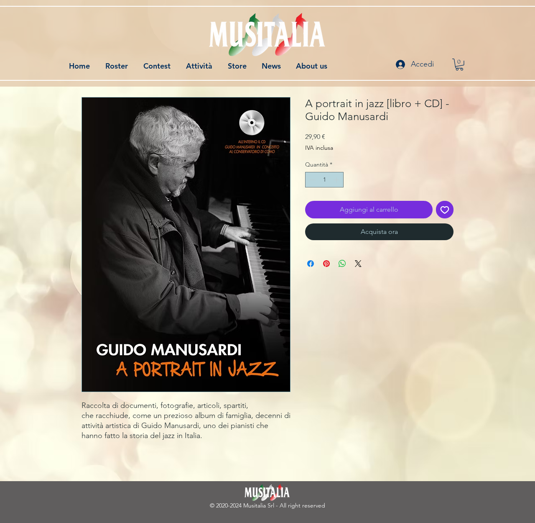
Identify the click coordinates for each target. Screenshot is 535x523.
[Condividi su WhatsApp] (342, 264)
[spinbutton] (324, 179)
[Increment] (337, 179)
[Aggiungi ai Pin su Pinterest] (326, 264)
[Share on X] (358, 264)
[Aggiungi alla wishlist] (444, 209)
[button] (459, 65)
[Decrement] (311, 179)
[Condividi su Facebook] (311, 264)
